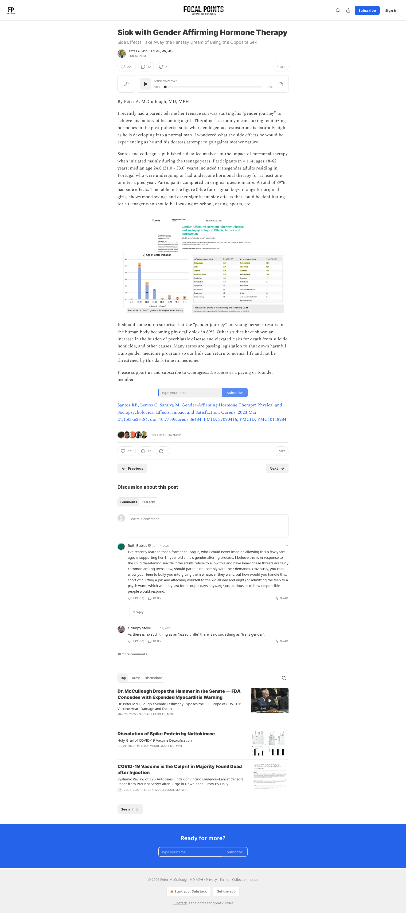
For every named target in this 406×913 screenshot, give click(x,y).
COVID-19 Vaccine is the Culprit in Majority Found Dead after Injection (179, 769)
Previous (135, 468)
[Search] (338, 10)
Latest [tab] (135, 678)
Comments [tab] (128, 502)
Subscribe (367, 10)
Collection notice (245, 879)
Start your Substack (191, 891)
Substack (180, 903)
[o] (269, 700)
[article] (203, 705)
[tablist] (137, 502)
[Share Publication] (348, 10)
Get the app (226, 891)
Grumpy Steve (139, 628)
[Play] (145, 84)
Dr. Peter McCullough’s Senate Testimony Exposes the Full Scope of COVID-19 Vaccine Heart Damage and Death (179, 706)
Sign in (391, 10)
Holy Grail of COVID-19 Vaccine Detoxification (154, 740)
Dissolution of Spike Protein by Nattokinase (166, 733)
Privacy (211, 879)
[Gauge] (280, 84)
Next (273, 468)
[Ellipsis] (286, 545)
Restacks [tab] (148, 502)
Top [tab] (123, 678)
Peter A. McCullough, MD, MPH (151, 51)
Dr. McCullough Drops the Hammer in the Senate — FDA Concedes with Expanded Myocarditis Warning (179, 694)
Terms (224, 879)
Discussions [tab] (153, 678)
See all (127, 809)
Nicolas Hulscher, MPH (156, 714)
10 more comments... (133, 654)
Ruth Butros (137, 545)
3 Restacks (174, 435)
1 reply (138, 612)
